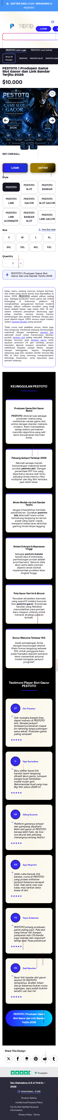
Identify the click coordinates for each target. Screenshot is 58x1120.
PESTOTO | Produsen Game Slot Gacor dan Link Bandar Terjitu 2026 (29, 1018)
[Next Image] (52, 120)
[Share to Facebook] (18, 1058)
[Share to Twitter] (9, 1058)
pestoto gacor (38, 340)
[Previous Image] (6, 120)
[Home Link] (22, 26)
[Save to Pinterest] (36, 1058)
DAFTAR (43, 167)
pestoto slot (19, 337)
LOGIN (43, 29)
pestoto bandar (19, 321)
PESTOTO (24, 296)
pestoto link (46, 332)
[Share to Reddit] (45, 1058)
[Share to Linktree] (27, 1058)
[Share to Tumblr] (54, 1058)
